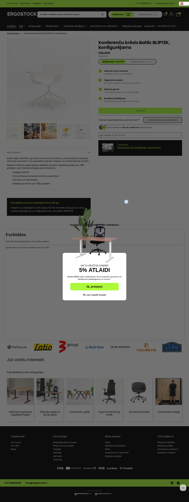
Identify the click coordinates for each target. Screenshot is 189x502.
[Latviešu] (184, 4)
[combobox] (184, 4)
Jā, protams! (94, 286)
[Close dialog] (126, 201)
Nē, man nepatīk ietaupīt (94, 295)
